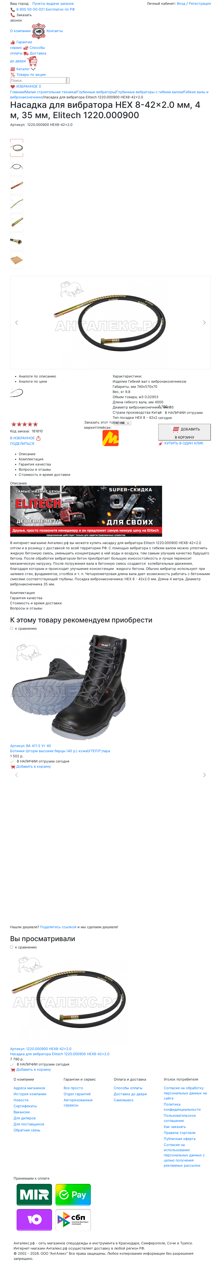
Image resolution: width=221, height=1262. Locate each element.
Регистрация (200, 3)
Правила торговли (180, 1133)
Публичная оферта (180, 1139)
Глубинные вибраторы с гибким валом (149, 92)
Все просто (73, 1088)
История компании (30, 1094)
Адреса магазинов (29, 1088)
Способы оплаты (128, 1088)
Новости (21, 1100)
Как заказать (175, 1126)
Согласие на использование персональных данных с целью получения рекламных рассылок (184, 1155)
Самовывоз (123, 1100)
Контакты (55, 31)
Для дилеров (25, 1118)
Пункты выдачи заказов (53, 3)
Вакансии (22, 1112)
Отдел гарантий (77, 1094)
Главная (17, 92)
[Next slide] (204, 322)
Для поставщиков (29, 1124)
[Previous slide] (16, 322)
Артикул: (17, 124)
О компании (20, 31)
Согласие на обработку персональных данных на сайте (185, 1093)
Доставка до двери (130, 1094)
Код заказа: (20, 431)
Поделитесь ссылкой (58, 927)
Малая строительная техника (50, 92)
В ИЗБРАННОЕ (23, 438)
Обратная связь (27, 1130)
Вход (181, 3)
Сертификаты (25, 1106)
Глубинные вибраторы (96, 92)
